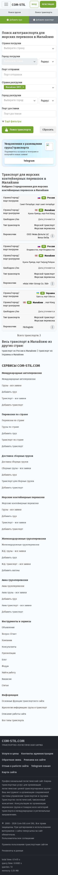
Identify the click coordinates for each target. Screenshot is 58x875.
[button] (11, 121)
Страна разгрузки (12, 82)
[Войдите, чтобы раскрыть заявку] (52, 236)
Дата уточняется (46, 219)
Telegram (29, 160)
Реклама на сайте (35, 759)
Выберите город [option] (13, 61)
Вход (34, 4)
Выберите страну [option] (14, 48)
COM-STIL (18, 5)
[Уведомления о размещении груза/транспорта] (29, 152)
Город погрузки (11, 56)
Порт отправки (10, 69)
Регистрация (48, 4)
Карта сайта (9, 772)
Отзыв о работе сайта (15, 766)
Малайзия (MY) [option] (12, 87)
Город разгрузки (11, 95)
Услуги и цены (10, 753)
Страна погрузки (11, 43)
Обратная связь (11, 759)
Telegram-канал (41, 766)
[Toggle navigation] (6, 4)
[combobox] (29, 48)
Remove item (23, 87)
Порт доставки (10, 108)
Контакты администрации (37, 753)
